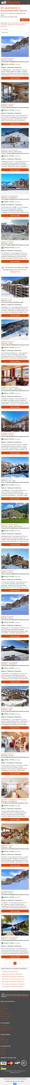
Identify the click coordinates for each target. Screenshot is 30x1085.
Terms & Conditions (6, 1014)
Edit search (25, 20)
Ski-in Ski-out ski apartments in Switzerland (13, 984)
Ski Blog (3, 1030)
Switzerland (4, 60)
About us (3, 1004)
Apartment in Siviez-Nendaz (9, 150)
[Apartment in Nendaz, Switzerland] (15, 46)
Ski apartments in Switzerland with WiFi (12, 986)
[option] (15, 46)
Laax (10, 300)
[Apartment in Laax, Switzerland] (15, 287)
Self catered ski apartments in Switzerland (13, 976)
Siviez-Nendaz (18, 151)
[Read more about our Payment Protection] (4, 1062)
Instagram (3, 1053)
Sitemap (3, 1011)
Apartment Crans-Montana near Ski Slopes (14, 800)
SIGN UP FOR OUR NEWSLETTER (18, 270)
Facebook (3, 1048)
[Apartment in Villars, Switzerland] (15, 696)
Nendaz (11, 60)
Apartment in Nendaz (7, 58)
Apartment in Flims (6, 479)
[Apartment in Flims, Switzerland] (15, 467)
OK (15, 1083)
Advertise (3, 1037)
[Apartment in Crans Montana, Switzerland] (15, 184)
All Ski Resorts (4, 1025)
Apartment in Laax (6, 299)
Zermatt (11, 435)
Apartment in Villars (7, 708)
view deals (17, 64)
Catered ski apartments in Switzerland (12, 974)
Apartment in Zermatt (7, 433)
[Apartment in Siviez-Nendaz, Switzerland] (15, 138)
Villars (10, 709)
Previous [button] (3, 46)
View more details (15, 78)
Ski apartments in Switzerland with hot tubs (13, 979)
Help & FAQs (4, 1009)
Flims (14, 480)
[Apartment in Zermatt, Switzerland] (15, 421)
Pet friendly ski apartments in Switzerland (13, 981)
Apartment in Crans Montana (9, 196)
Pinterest (3, 1051)
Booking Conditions (6, 1016)
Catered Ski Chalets (6, 1028)
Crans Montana (13, 197)
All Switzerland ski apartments (10, 971)
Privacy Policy (4, 1019)
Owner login (4, 1039)
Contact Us (3, 1006)
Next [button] (27, 46)
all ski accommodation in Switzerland (17, 23)
